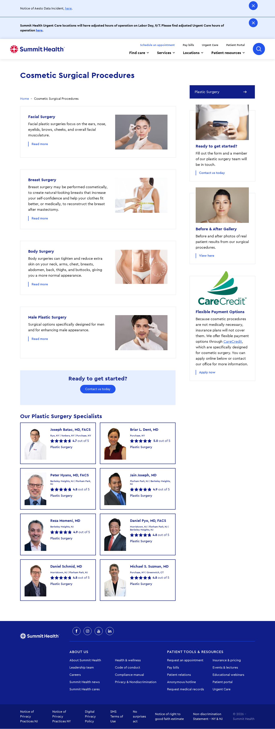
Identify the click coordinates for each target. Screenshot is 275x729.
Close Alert (253, 5)
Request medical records (185, 689)
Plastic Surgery (207, 92)
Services (164, 53)
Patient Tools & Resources (195, 652)
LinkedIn (110, 631)
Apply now (207, 372)
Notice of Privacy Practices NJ (29, 716)
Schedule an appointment (157, 45)
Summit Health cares (84, 689)
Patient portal (223, 682)
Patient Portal (235, 45)
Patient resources (226, 53)
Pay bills (188, 45)
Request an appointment (185, 660)
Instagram (88, 631)
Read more (40, 144)
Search (259, 49)
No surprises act (139, 716)
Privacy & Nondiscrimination (135, 682)
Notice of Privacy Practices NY (61, 716)
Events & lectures (225, 667)
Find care (137, 53)
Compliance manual (129, 674)
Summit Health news (84, 682)
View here (206, 255)
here (68, 8)
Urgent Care (210, 45)
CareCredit (232, 341)
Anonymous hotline (181, 682)
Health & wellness (128, 660)
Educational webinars (228, 674)
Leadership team (81, 667)
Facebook (76, 631)
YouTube (99, 631)
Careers (75, 674)
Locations (191, 53)
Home (37, 49)
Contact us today (98, 389)
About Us (78, 652)
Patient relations (179, 674)
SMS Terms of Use (116, 716)
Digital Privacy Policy (90, 716)
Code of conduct (127, 667)
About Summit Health (85, 660)
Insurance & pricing (227, 660)
